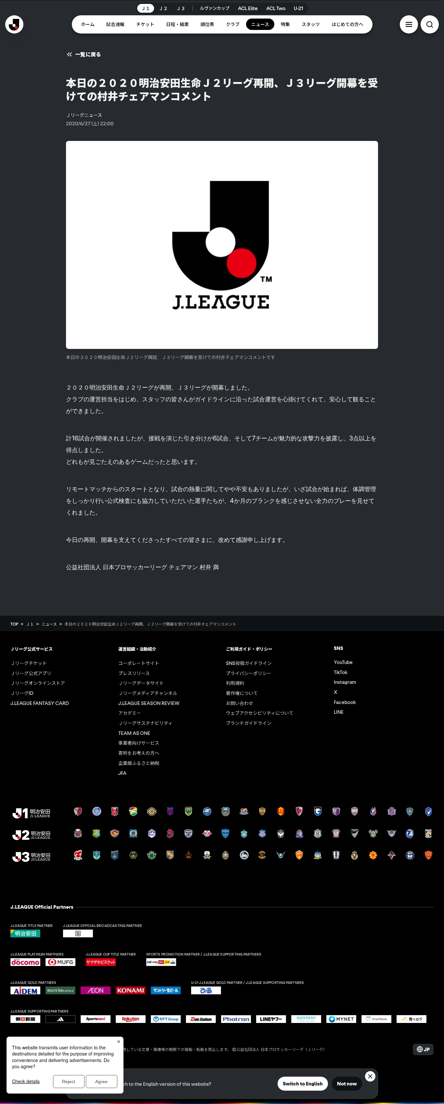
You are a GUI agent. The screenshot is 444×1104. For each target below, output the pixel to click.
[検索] (430, 24)
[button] (409, 24)
